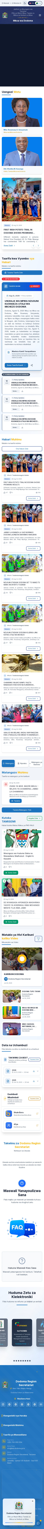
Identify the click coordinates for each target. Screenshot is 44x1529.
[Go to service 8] (30, 1360)
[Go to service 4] (21, 1360)
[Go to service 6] (25, 1360)
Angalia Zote (33, 818)
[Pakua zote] (34, 1071)
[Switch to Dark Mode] (25, 3)
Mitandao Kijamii (18, 3)
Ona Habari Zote (22, 449)
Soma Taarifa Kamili (15, 365)
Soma (14, 391)
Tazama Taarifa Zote (15, 273)
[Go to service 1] (14, 1360)
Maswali (6, 3)
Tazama (17, 801)
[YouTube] (40, 1404)
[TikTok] (9, 1404)
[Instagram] (3, 1404)
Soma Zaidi (11, 246)
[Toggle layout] (32, 1501)
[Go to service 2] (16, 1360)
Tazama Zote (34, 1059)
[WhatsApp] (34, 1404)
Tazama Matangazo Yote (22, 810)
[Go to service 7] (27, 1360)
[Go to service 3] (18, 1360)
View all (38, 939)
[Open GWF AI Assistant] (38, 1523)
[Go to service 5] (23, 1360)
